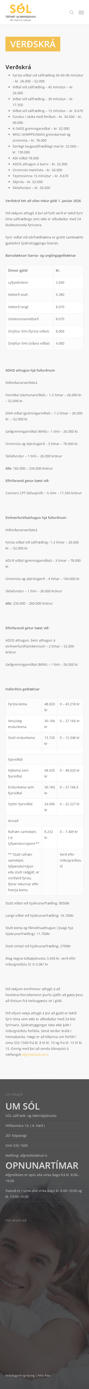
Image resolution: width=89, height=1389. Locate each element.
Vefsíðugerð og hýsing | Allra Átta (27, 1375)
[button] (81, 12)
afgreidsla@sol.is (33, 1155)
